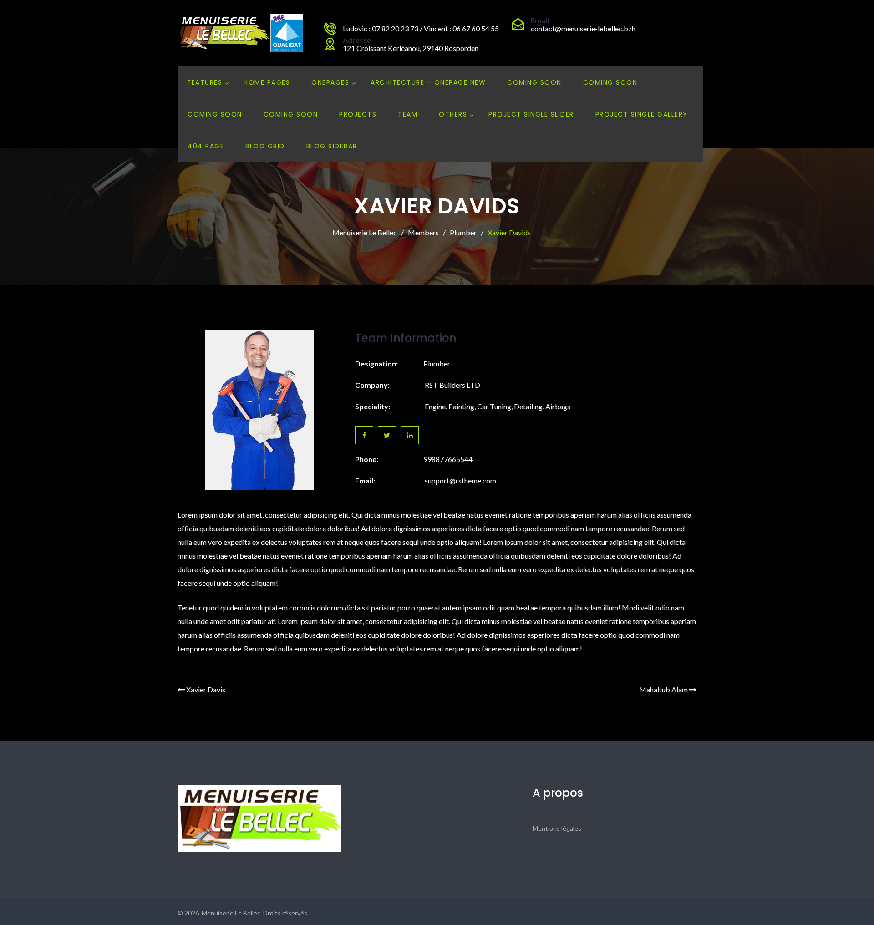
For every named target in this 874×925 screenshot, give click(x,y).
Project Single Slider (531, 114)
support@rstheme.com (460, 480)
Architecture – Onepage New (428, 82)
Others (453, 114)
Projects (357, 114)
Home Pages (267, 82)
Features (205, 82)
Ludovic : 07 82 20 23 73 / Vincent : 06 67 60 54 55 (421, 28)
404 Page (206, 146)
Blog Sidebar (331, 146)
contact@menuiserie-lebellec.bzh (583, 28)
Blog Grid (265, 146)
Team (407, 114)
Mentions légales (557, 828)
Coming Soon (534, 82)
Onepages (330, 82)
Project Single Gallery (641, 114)
